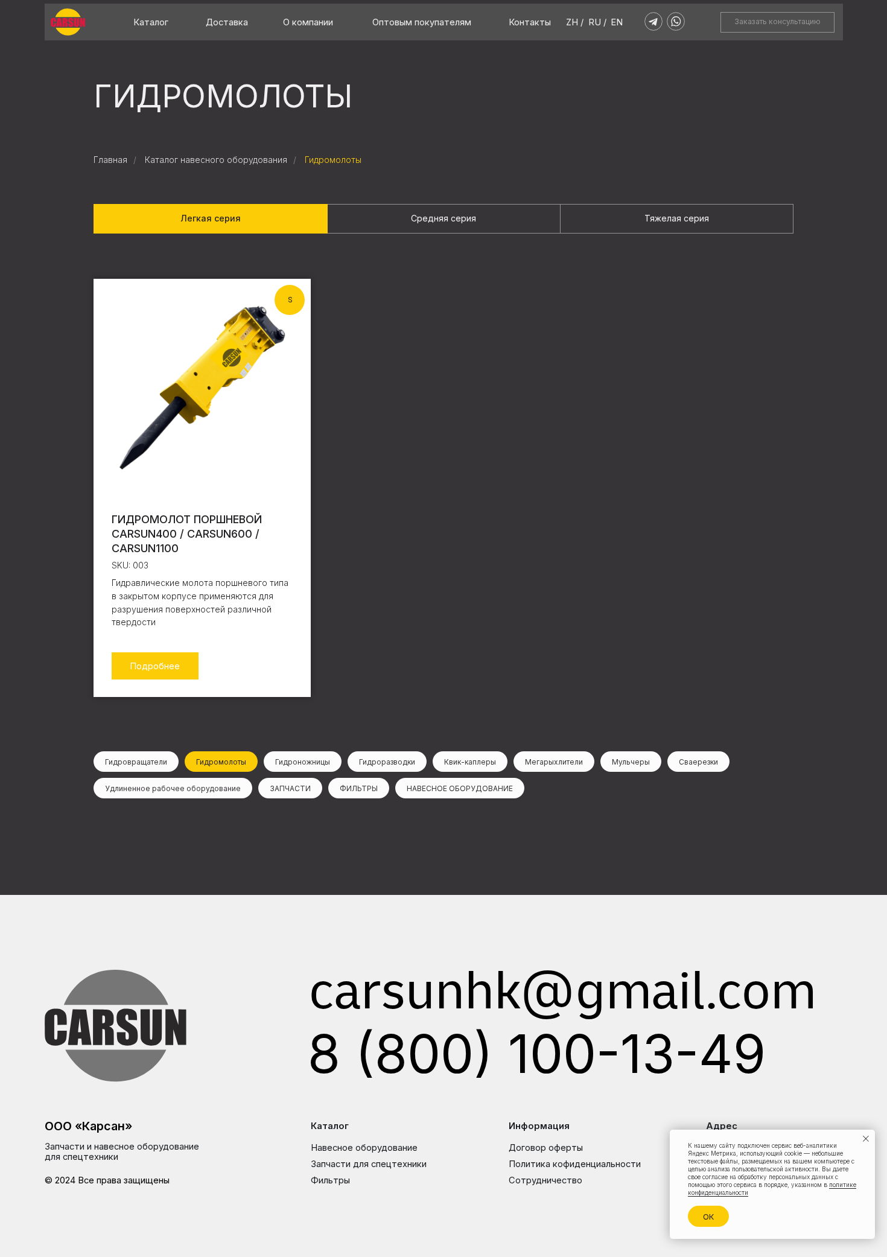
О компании (308, 22)
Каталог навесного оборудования (216, 159)
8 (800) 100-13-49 (537, 1054)
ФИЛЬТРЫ (359, 788)
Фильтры (330, 1180)
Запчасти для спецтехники (369, 1164)
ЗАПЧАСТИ (290, 788)
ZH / (574, 22)
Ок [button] (708, 1216)
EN (617, 22)
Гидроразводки (387, 761)
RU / (597, 22)
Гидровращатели (136, 761)
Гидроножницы (302, 761)
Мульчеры (631, 761)
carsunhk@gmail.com (562, 997)
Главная (110, 159)
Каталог (150, 22)
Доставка (227, 22)
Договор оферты (546, 1147)
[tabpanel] (443, 501)
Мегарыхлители (554, 761)
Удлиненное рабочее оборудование (173, 788)
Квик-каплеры (470, 761)
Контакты (530, 22)
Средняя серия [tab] (443, 218)
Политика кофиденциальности (575, 1164)
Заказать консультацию (777, 21)
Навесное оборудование (364, 1147)
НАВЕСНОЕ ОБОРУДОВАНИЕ (460, 788)
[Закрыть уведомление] (866, 1139)
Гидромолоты (333, 159)
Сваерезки (698, 761)
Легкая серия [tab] (210, 218)
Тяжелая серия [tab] (676, 218)
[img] (68, 22)
